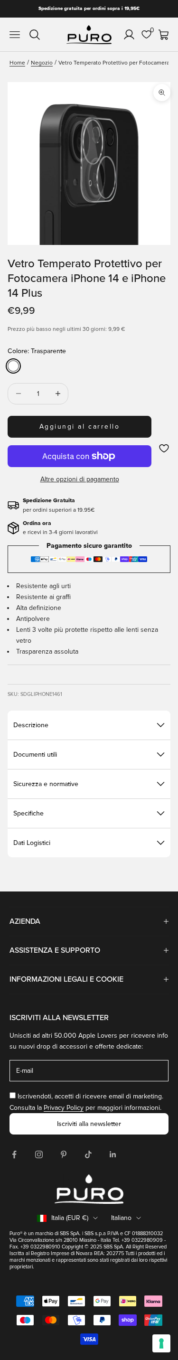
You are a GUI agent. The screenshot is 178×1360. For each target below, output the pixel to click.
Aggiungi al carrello (79, 426)
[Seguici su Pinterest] (63, 1154)
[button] (164, 448)
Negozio (42, 62)
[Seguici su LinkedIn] (113, 1154)
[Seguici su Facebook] (14, 1154)
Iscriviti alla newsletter (89, 1124)
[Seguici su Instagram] (39, 1154)
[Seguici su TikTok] (88, 1154)
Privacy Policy (64, 1108)
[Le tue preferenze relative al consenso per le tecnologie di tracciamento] (161, 1343)
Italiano (121, 1218)
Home (17, 62)
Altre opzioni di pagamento (79, 479)
